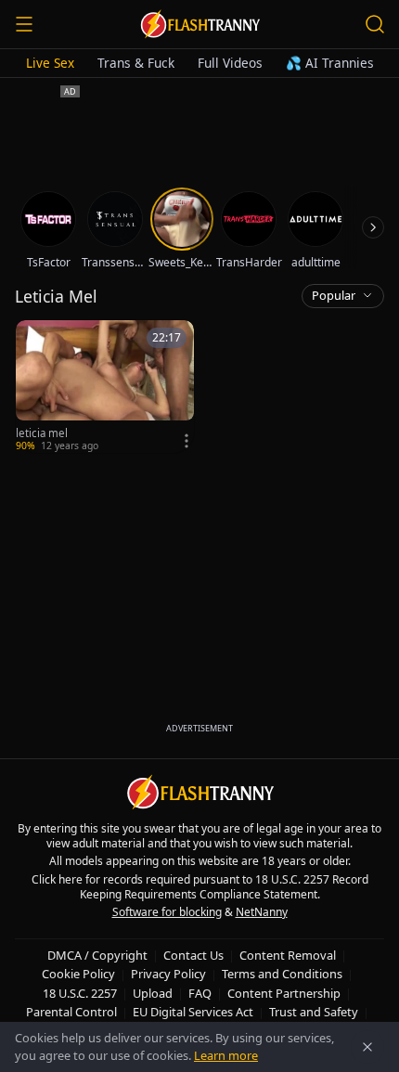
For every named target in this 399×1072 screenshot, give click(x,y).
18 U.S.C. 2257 (80, 993)
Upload (153, 993)
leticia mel (42, 433)
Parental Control (71, 1011)
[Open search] (375, 24)
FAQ (200, 993)
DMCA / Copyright (97, 955)
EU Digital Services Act (193, 1011)
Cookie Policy (78, 973)
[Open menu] (24, 24)
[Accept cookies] (367, 1047)
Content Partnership (284, 993)
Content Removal (287, 955)
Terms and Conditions (282, 973)
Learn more (226, 1055)
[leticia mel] (105, 386)
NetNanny (262, 912)
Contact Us (193, 955)
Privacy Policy (168, 973)
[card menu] (186, 441)
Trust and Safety (313, 1011)
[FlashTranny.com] (199, 24)
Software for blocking (167, 912)
